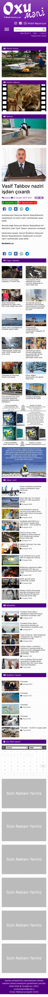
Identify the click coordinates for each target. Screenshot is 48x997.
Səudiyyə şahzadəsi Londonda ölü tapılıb (33, 397)
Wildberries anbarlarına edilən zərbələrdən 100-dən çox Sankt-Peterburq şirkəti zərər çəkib (31, 570)
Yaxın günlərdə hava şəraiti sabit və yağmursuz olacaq (30, 557)
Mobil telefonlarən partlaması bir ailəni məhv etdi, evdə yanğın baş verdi (12, 304)
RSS (36, 986)
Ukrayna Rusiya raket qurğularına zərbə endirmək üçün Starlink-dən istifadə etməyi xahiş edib (30, 535)
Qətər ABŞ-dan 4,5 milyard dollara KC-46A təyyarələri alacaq (30, 500)
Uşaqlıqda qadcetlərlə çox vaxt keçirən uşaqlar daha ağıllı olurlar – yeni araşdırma (30, 523)
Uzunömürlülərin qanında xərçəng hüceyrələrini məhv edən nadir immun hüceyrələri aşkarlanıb (31, 512)
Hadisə (7, 198)
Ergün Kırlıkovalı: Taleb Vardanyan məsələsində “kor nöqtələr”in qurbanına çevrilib (33, 636)
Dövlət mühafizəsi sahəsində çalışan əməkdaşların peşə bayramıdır (30, 488)
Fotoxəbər (24, 681)
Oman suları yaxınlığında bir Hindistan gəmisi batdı (12, 328)
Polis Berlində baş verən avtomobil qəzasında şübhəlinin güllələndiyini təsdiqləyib (11, 399)
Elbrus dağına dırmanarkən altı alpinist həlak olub (34, 377)
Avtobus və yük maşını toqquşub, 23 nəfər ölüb (11, 280)
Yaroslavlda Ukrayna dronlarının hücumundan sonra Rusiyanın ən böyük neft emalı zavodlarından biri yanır (35, 306)
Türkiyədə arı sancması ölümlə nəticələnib (10, 376)
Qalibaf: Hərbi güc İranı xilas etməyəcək (30, 545)
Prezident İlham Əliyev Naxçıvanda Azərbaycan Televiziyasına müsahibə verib (31, 625)
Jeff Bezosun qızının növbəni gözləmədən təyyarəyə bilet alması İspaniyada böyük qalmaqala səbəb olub (34, 354)
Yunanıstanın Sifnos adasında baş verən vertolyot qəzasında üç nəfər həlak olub (34, 282)
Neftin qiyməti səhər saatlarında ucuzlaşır (27, 580)
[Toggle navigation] (6, 29)
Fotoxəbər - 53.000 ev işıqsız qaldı (33, 728)
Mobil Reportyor (36, 23)
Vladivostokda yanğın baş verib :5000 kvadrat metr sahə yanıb (11, 352)
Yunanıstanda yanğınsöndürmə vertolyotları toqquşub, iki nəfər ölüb (35, 330)
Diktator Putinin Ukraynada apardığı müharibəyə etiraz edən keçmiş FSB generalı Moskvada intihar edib (30, 593)
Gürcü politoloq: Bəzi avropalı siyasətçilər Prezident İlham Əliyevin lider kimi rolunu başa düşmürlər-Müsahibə (31, 662)
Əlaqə (44, 36)
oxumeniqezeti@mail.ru (24, 989)
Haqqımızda (35, 36)
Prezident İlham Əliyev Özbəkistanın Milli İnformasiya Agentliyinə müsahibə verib (31, 613)
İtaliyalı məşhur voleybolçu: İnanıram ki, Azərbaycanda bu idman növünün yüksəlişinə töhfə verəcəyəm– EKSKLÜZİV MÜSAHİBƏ (32, 650)
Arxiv (43, 33)
